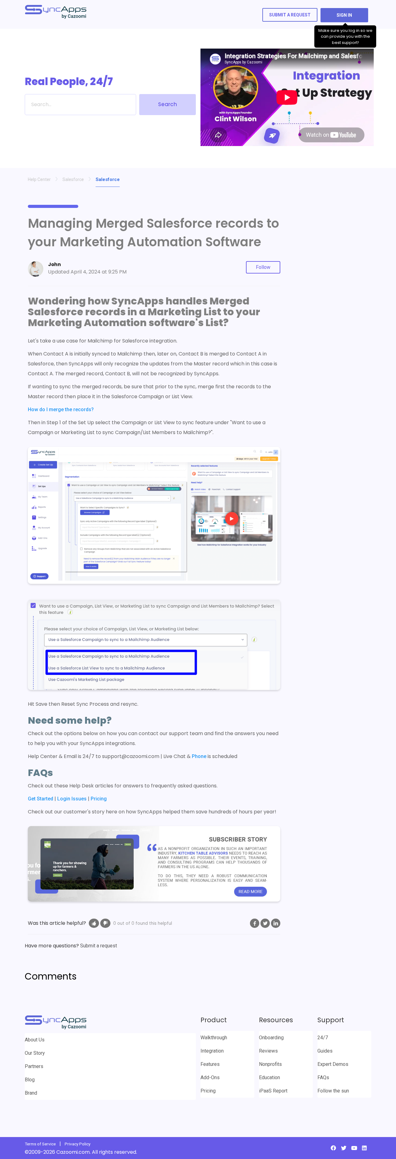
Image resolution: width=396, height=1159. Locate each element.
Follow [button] (263, 267)
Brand (31, 1093)
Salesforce (73, 179)
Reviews (268, 1051)
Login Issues (72, 799)
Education (269, 1077)
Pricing (99, 799)
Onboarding (271, 1038)
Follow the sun (333, 1091)
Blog (30, 1080)
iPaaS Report (273, 1091)
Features (210, 1064)
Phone (199, 756)
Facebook (254, 923)
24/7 (322, 1038)
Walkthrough (213, 1038)
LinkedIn (275, 923)
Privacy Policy (77, 1143)
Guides (325, 1051)
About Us (35, 1040)
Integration (212, 1051)
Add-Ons (210, 1077)
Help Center (39, 179)
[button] (94, 923)
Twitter (265, 923)
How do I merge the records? (61, 409)
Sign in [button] (344, 15)
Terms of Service (40, 1143)
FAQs (323, 1077)
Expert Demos (332, 1064)
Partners (34, 1066)
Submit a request (290, 14)
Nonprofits (270, 1064)
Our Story (35, 1053)
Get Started (40, 799)
